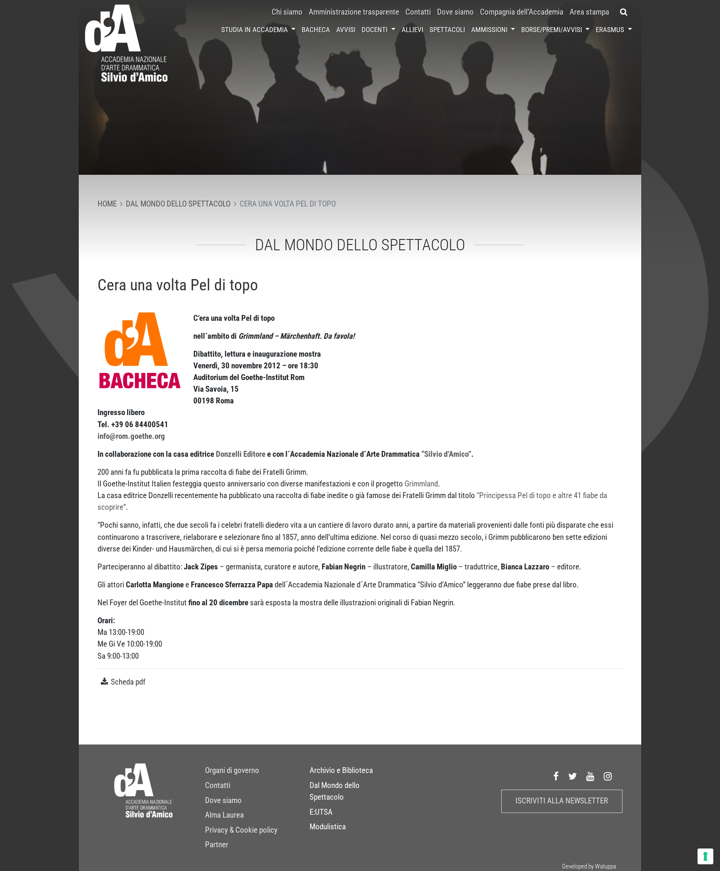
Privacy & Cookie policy (241, 830)
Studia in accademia (255, 29)
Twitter (573, 777)
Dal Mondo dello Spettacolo (335, 791)
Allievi (412, 29)
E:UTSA (321, 812)
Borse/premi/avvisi (552, 29)
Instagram (608, 777)
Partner (216, 844)
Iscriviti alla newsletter (561, 801)
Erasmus (611, 29)
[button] (623, 12)
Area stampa (589, 12)
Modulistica (328, 826)
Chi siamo (287, 12)
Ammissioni (490, 29)
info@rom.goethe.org (131, 436)
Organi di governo (232, 770)
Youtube (590, 777)
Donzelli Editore (240, 454)
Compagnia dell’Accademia (521, 12)
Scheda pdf (128, 682)
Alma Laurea (224, 815)
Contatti (418, 12)
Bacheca (316, 29)
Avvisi (345, 29)
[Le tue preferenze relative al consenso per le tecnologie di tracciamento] (705, 856)
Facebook (556, 777)
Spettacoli (447, 29)
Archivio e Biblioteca (341, 770)
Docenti (375, 29)
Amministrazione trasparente (354, 12)
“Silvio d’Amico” (446, 454)
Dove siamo (455, 12)
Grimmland (421, 483)
